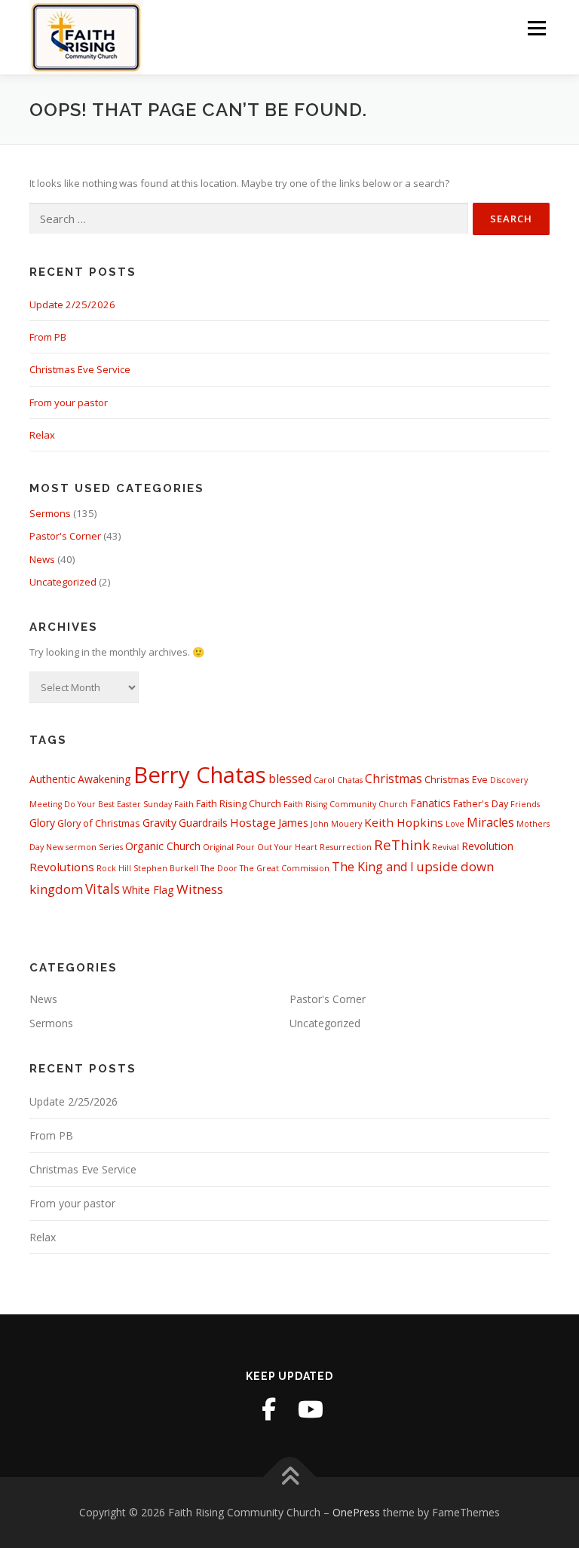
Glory (42, 822)
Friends (525, 804)
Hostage (253, 822)
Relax (42, 435)
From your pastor (68, 402)
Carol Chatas (338, 780)
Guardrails (203, 822)
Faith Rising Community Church (345, 804)
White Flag (148, 890)
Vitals (102, 889)
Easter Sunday (144, 804)
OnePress (356, 1512)
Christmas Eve (456, 779)
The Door (219, 868)
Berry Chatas (199, 775)
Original (218, 847)
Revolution (487, 846)
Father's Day (480, 803)
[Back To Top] (290, 1477)
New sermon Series (84, 847)
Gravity (159, 822)
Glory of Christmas (98, 823)
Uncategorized (62, 582)
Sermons (50, 513)
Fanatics (430, 803)
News (42, 559)
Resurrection (346, 847)
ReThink (402, 844)
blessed (289, 778)
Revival (445, 847)
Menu (536, 28)
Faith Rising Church (238, 803)
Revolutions (61, 866)
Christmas (393, 778)
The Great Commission (284, 868)
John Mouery (336, 823)
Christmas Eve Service (79, 369)
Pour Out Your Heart (276, 847)
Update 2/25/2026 (72, 304)
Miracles (490, 822)
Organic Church (163, 846)
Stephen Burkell (165, 868)
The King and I (373, 866)
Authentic (52, 779)
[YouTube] (310, 1409)
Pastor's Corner (65, 536)
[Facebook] (268, 1409)
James (293, 822)
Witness (199, 889)
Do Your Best (89, 804)
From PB (47, 337)
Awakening (104, 779)
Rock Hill (113, 868)
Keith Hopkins (403, 822)
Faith (184, 804)
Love (455, 823)
